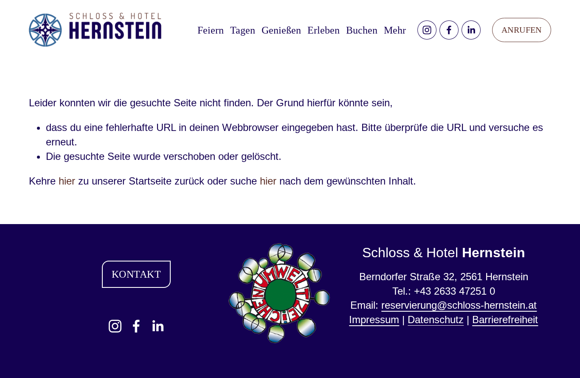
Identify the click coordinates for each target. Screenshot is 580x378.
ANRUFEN (521, 29)
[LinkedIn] (471, 30)
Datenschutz (436, 319)
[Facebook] (449, 30)
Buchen (361, 30)
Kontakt (136, 274)
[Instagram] (426, 30)
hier (67, 181)
